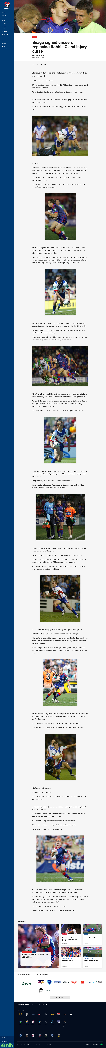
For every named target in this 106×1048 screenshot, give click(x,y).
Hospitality (5, 48)
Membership (5, 41)
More (3, 36)
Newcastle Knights (38, 55)
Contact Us (41, 1044)
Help (37, 1044)
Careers (33, 1044)
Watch (4, 15)
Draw (3, 20)
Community (5, 34)
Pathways (5, 31)
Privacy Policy (27, 1044)
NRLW (3, 28)
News (3, 12)
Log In (6, 1041)
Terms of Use (20, 1044)
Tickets (4, 43)
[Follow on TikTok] (32, 1004)
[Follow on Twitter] (39, 1004)
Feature (35, 36)
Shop (3, 46)
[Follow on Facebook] (36, 1004)
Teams (4, 26)
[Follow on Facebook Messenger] (46, 1004)
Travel (4, 18)
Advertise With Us (48, 1044)
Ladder (4, 23)
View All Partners (60, 997)
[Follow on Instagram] (43, 1004)
